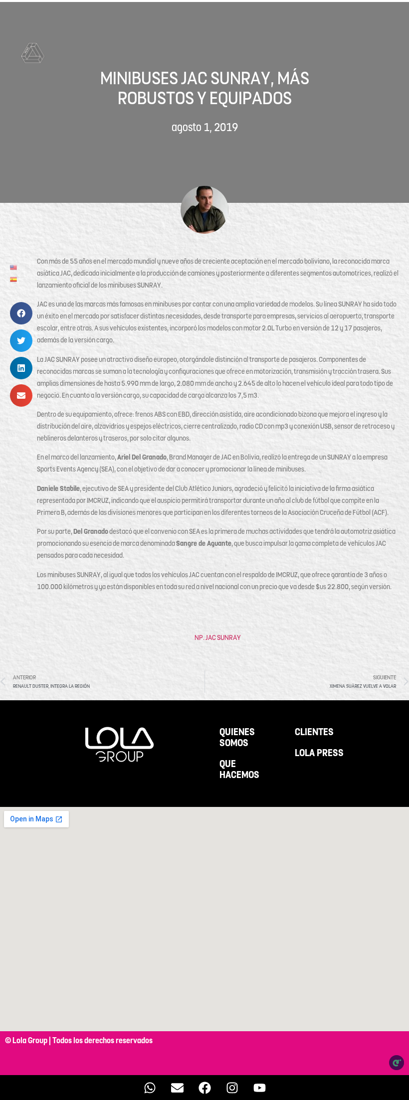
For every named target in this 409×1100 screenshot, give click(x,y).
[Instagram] (231, 1087)
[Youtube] (259, 1087)
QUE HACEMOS (239, 770)
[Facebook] (204, 1087)
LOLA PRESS (319, 753)
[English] (14, 267)
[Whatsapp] (149, 1087)
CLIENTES (314, 732)
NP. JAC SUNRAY (218, 637)
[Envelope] (177, 1087)
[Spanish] (14, 279)
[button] (21, 313)
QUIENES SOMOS (237, 738)
